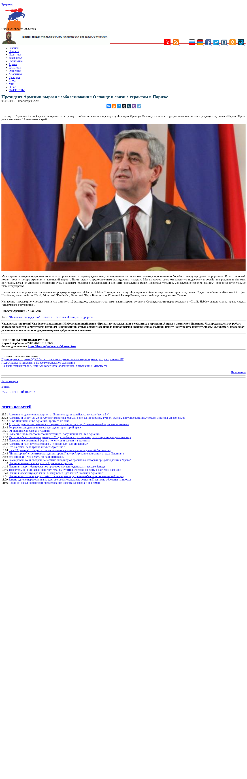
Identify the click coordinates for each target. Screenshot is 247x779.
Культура (14, 77)
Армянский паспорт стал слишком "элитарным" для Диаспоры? (48, 443)
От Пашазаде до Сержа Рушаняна (29, 430)
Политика (15, 54)
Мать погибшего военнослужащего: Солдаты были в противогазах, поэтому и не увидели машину (70, 437)
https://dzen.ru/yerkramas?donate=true (52, 346)
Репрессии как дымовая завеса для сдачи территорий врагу (45, 427)
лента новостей (16, 406)
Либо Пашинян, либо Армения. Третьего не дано (39, 420)
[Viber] (134, 106)
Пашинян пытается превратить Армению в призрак (41, 463)
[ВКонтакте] (109, 106)
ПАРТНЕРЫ (17, 90)
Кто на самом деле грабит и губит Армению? (37, 446)
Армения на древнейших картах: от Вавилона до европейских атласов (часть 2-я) (59, 414)
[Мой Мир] (119, 106)
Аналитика (15, 74)
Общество (15, 70)
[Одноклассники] (114, 106)
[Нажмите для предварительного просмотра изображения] (123, 270)
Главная (13, 48)
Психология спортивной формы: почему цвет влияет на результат (49, 440)
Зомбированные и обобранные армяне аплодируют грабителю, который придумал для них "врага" (70, 460)
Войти (5, 386)
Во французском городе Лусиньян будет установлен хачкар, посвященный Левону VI (54, 365)
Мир (11, 83)
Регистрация (9, 381)
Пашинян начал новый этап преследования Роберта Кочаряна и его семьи (54, 482)
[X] (124, 106)
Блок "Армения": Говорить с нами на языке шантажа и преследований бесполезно (59, 450)
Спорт (12, 80)
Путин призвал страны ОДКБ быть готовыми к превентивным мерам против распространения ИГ (62, 359)
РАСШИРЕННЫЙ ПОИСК (18, 391)
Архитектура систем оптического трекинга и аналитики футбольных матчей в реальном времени (69, 424)
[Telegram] (139, 106)
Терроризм (86, 317)
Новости (14, 51)
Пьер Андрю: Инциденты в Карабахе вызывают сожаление (38, 362)
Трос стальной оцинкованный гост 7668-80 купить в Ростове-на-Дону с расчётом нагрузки (65, 469)
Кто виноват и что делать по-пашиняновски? (36, 456)
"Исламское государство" (24, 317)
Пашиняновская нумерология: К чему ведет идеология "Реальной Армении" (56, 473)
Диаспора (15, 67)
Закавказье (15, 57)
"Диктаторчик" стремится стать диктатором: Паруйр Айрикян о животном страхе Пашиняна (66, 453)
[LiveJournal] (129, 106)
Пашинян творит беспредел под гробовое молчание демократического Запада (57, 466)
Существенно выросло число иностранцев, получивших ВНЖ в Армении (54, 433)
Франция (72, 317)
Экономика (16, 61)
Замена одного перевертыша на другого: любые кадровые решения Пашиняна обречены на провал (69, 479)
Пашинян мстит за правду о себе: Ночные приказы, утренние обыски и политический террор (66, 476)
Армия (13, 64)
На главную (238, 372)
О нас (12, 87)
